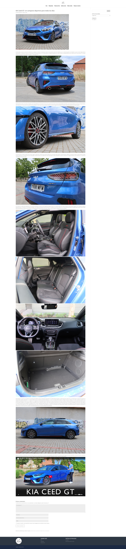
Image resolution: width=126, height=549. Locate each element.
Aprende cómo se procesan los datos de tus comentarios (39, 530)
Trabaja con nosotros (77, 5)
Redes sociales (69, 5)
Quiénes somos (63, 5)
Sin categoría (94, 19)
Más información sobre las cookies (70, 541)
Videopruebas (51, 5)
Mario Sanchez (19, 12)
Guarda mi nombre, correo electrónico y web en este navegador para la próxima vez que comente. (33, 523)
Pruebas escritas (57, 5)
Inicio (46, 5)
